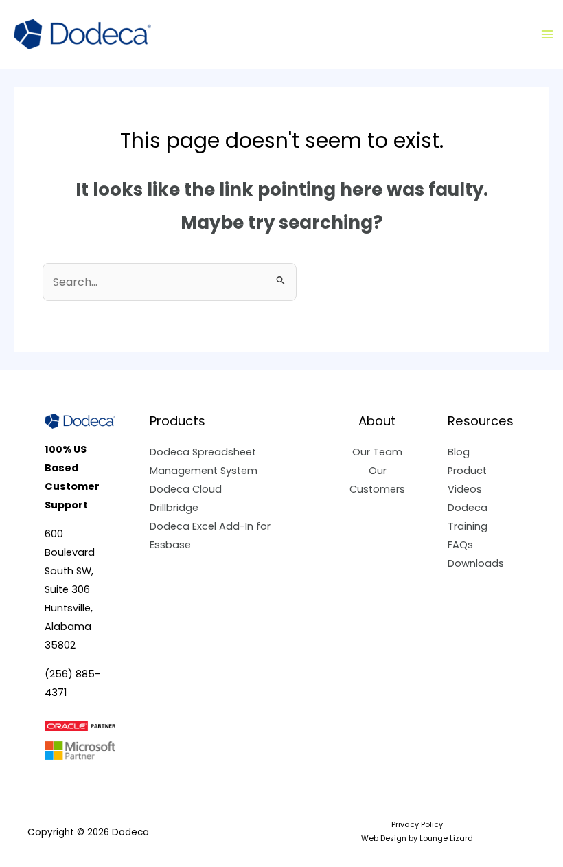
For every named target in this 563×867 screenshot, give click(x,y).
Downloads (476, 563)
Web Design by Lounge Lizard (417, 838)
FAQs (460, 545)
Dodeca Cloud (186, 489)
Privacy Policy (417, 825)
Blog (459, 452)
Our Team (377, 452)
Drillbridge (174, 508)
